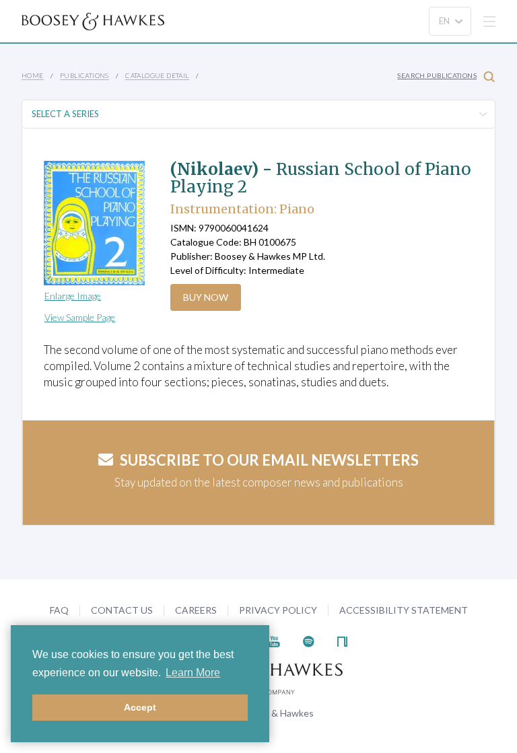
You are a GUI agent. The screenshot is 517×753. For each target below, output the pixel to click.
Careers (196, 610)
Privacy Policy (278, 610)
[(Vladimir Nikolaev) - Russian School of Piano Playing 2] (94, 223)
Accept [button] (140, 707)
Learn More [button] (193, 672)
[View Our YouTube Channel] (274, 640)
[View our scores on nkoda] (342, 640)
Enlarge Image (72, 295)
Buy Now (205, 297)
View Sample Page (79, 317)
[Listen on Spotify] (308, 640)
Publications (84, 75)
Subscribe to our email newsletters (269, 460)
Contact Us (122, 610)
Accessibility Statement (403, 610)
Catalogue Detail (156, 75)
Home (33, 75)
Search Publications (437, 75)
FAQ (59, 610)
